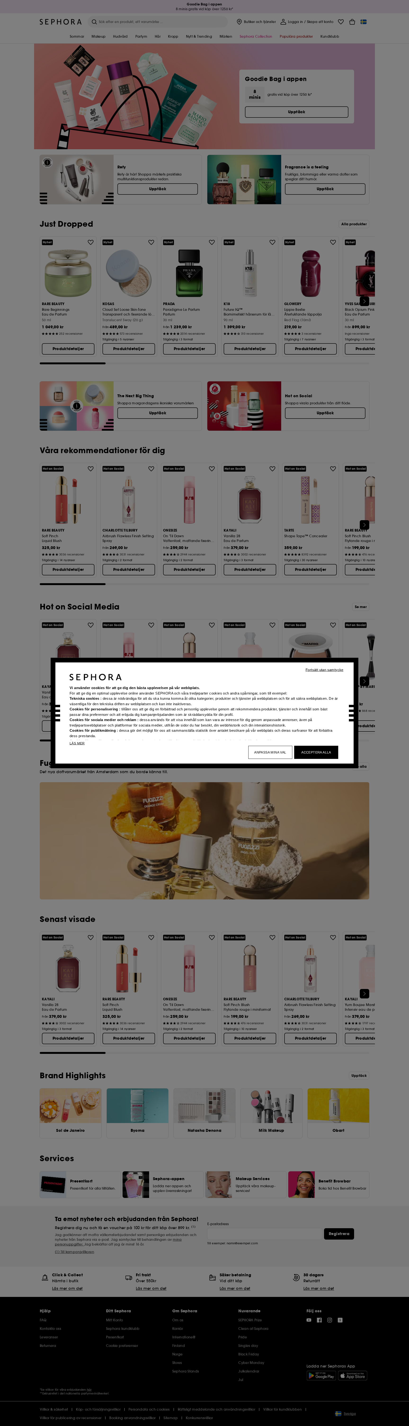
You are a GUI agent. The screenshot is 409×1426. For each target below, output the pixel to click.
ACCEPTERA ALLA (316, 752)
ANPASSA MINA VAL (270, 752)
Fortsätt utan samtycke (324, 670)
